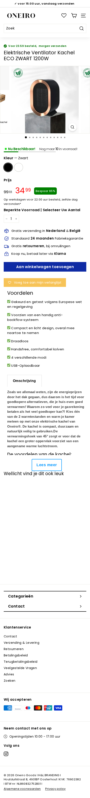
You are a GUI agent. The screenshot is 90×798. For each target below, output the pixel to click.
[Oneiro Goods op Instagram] (6, 753)
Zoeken (9, 680)
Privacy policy (55, 789)
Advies (9, 674)
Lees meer (46, 465)
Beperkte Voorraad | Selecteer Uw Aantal (42, 209)
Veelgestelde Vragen (20, 668)
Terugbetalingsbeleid (21, 661)
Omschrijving (24, 381)
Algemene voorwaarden (22, 789)
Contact (10, 636)
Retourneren (14, 649)
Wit (18, 167)
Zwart (8, 167)
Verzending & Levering (21, 642)
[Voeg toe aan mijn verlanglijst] (11, 487)
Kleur (16, 158)
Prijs (8, 180)
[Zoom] (72, 127)
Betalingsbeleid (16, 655)
